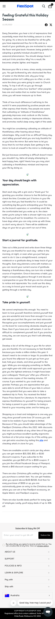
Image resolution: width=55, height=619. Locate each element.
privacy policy (43, 546)
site (41, 440)
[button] (27, 552)
